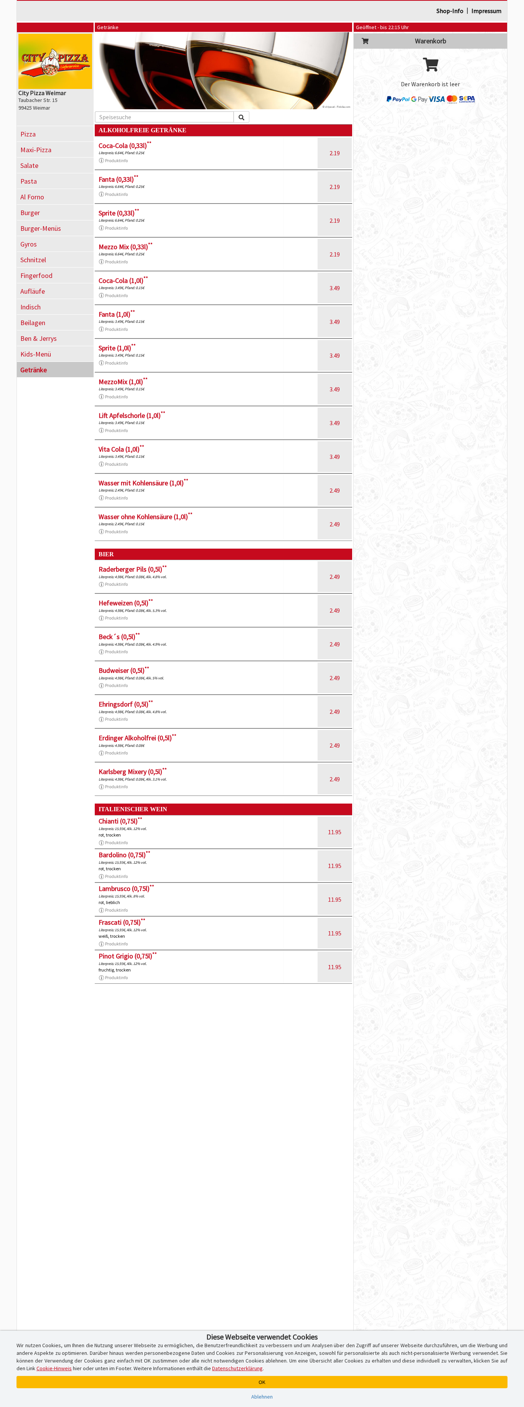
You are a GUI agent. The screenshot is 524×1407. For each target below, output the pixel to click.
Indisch (30, 306)
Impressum (486, 11)
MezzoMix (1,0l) (123, 381)
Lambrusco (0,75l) (126, 888)
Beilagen (32, 322)
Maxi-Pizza (35, 149)
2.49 (335, 490)
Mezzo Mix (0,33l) (126, 246)
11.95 (334, 832)
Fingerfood (36, 275)
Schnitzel (33, 259)
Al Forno (32, 196)
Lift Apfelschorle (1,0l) (132, 415)
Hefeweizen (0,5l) (126, 602)
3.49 (335, 288)
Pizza (28, 134)
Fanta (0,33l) (118, 179)
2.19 (335, 153)
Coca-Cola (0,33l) (125, 145)
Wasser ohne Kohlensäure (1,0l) (146, 516)
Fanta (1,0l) (117, 314)
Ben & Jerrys (38, 338)
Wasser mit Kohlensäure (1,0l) (143, 482)
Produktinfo (116, 160)
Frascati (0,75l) (122, 922)
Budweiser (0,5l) (124, 670)
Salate (29, 165)
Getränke (33, 369)
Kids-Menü (35, 354)
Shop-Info (450, 11)
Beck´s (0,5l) (119, 636)
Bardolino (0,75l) (124, 854)
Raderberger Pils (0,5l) (133, 569)
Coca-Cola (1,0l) (123, 280)
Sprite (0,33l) (119, 213)
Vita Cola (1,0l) (121, 449)
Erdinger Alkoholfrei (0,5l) (137, 737)
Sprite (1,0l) (117, 348)
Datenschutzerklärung (237, 1368)
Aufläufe (32, 291)
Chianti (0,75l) (120, 821)
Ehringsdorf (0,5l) (126, 704)
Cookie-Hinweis (54, 1368)
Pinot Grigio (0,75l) (128, 956)
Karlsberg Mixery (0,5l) (133, 771)
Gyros (28, 244)
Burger (30, 212)
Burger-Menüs (40, 228)
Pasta (28, 181)
